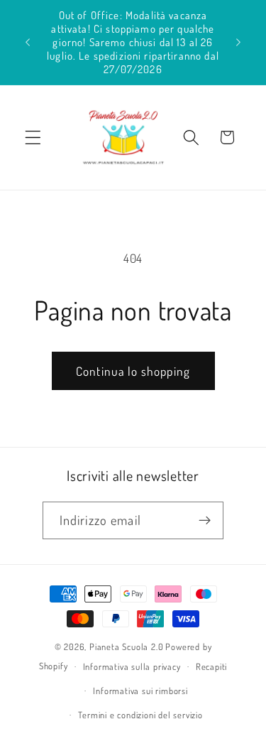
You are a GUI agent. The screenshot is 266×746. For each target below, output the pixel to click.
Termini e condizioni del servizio (140, 714)
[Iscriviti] (205, 521)
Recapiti (211, 666)
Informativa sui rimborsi (140, 690)
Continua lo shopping (133, 371)
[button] (33, 137)
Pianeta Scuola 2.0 (126, 646)
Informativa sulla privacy (132, 666)
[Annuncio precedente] (27, 42)
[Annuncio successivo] (238, 42)
